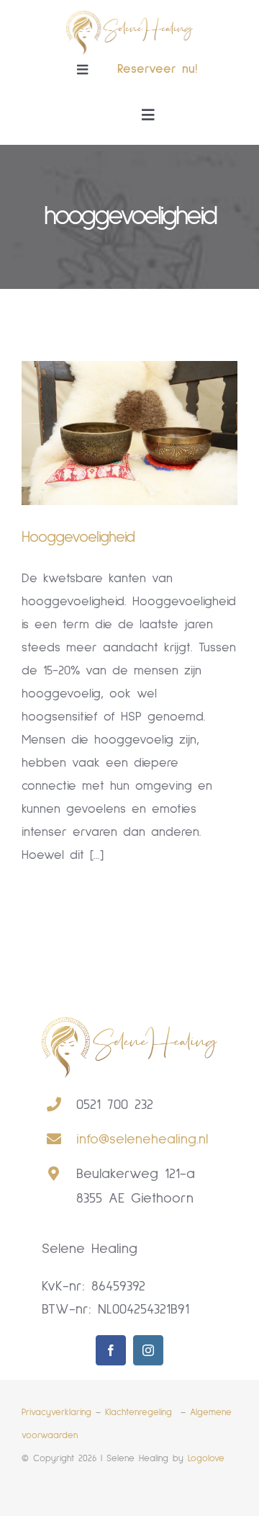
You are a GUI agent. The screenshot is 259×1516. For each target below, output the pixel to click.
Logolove (206, 1458)
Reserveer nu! (157, 69)
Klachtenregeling (140, 1412)
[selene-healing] (129, 17)
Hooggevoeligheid (78, 537)
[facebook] (111, 1350)
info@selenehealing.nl (142, 1139)
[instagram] (148, 1350)
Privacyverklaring (56, 1412)
